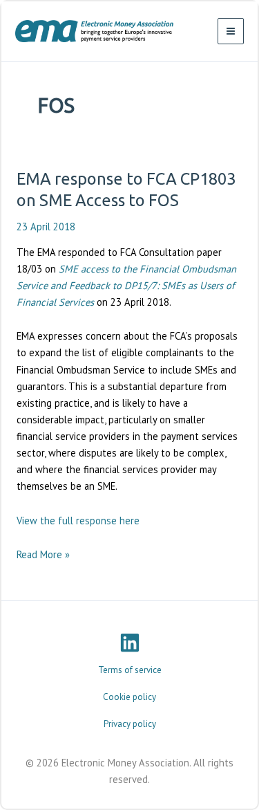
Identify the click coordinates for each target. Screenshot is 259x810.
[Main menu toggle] (231, 31)
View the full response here (78, 520)
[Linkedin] (129, 642)
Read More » (43, 555)
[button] (129, 670)
